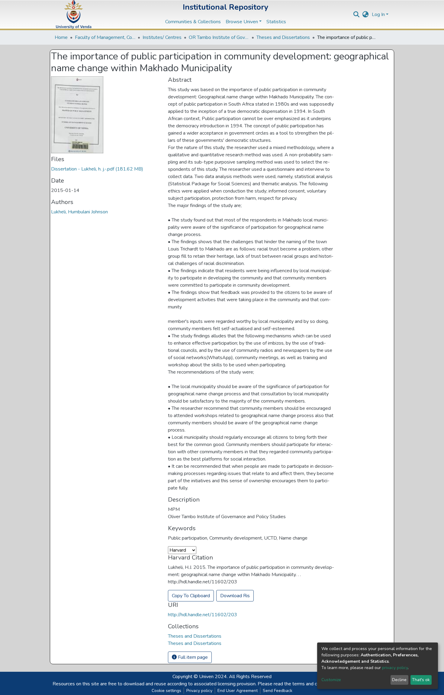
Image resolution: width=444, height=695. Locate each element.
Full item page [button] (192, 657)
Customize (331, 680)
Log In (378, 14)
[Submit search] (356, 14)
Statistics (276, 21)
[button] (366, 14)
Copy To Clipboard (191, 595)
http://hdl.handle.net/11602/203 (202, 614)
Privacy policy (199, 690)
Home (61, 37)
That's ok (421, 680)
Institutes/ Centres (162, 37)
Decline (399, 680)
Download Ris (235, 595)
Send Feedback (277, 690)
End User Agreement (237, 690)
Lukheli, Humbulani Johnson (79, 212)
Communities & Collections (193, 21)
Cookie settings (166, 690)
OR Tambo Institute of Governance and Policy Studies (219, 37)
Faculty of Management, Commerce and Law (105, 37)
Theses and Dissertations (283, 37)
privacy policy (395, 668)
